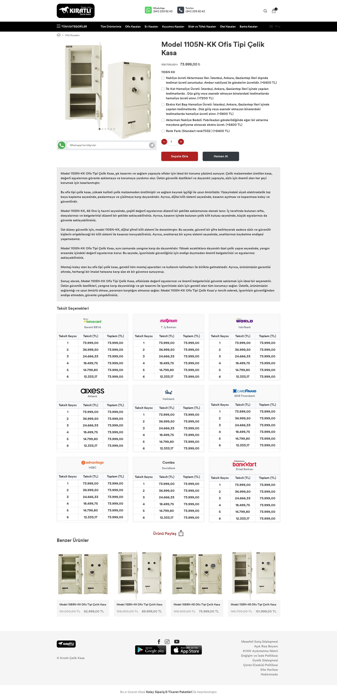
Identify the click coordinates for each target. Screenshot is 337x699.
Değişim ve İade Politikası (259, 655)
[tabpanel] (107, 90)
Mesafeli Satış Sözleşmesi (259, 641)
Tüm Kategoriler (74, 26)
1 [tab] (99, 129)
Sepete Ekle (179, 156)
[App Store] (186, 650)
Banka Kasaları (249, 26)
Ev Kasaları (151, 26)
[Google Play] (150, 650)
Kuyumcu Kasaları (173, 26)
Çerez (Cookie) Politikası (260, 665)
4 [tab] (108, 129)
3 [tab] (105, 129)
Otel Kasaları (228, 26)
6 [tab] (114, 129)
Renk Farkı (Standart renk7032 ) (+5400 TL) (198, 131)
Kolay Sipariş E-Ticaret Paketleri (169, 692)
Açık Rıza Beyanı (266, 646)
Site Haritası (269, 669)
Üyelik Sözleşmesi (265, 660)
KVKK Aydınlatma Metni (260, 651)
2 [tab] (102, 129)
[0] (274, 11)
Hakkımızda (269, 674)
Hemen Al (221, 156)
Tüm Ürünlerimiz (111, 26)
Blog (277, 26)
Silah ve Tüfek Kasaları (202, 26)
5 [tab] (111, 129)
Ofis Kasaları (133, 26)
